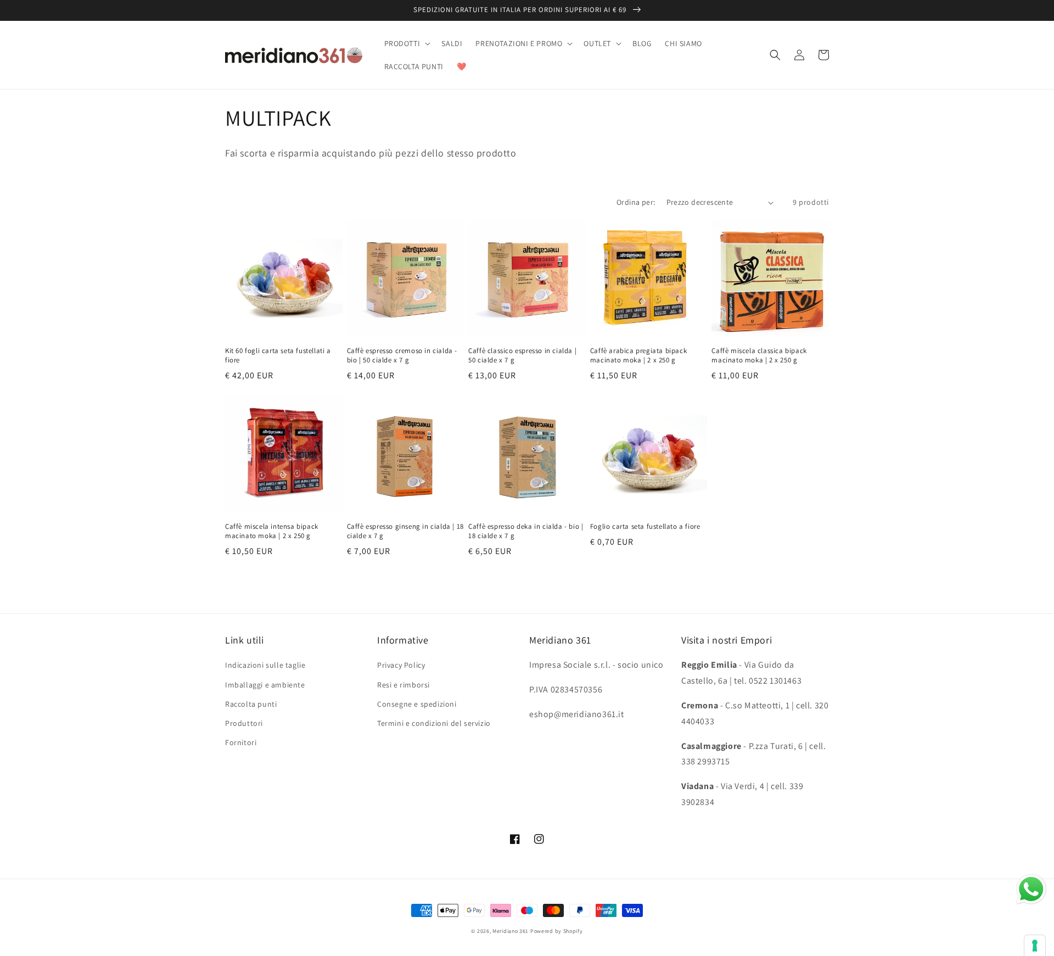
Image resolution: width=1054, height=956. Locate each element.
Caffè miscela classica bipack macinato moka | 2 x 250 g (758, 355)
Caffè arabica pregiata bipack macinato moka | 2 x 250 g (638, 355)
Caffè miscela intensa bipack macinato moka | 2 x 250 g (271, 531)
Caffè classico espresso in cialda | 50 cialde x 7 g (522, 355)
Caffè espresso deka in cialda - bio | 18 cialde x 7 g (525, 531)
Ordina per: (635, 202)
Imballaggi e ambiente (265, 685)
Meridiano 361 (510, 931)
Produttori (244, 723)
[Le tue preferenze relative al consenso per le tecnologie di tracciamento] (1034, 945)
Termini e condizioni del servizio (434, 723)
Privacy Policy (401, 665)
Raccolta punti (251, 704)
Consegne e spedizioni (417, 704)
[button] (406, 43)
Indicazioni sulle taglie (265, 665)
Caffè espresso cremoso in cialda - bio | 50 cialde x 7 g (402, 355)
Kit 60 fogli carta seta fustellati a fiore (278, 355)
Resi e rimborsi (403, 685)
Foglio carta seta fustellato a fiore (645, 526)
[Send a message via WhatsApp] (1031, 889)
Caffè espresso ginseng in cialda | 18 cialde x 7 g (405, 531)
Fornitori (240, 742)
